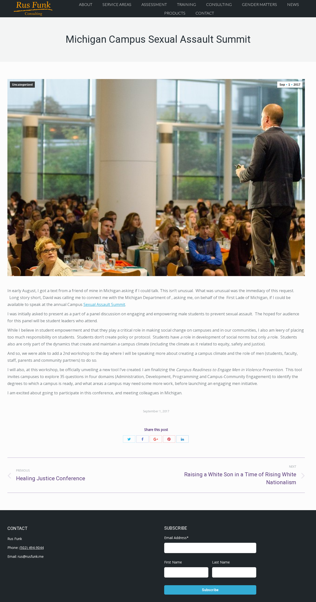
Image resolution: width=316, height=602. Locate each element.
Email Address (176, 537)
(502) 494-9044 (32, 547)
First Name (173, 562)
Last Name (221, 562)
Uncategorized (22, 84)
